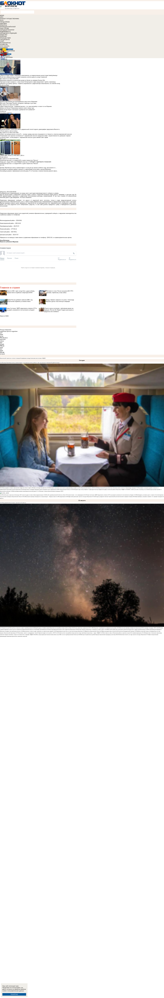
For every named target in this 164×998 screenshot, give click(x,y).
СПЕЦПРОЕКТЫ (5, 39)
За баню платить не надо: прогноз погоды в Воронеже (133, 634)
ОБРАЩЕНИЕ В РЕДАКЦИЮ (8, 33)
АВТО (1, 17)
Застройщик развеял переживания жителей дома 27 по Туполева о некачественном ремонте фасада (36, 491)
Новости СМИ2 (4, 316)
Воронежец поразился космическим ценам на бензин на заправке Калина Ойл (22, 80)
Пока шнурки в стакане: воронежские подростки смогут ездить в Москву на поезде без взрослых (25, 487)
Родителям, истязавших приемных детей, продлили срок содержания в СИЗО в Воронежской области (47, 489)
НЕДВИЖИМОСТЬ (5, 31)
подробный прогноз (5, 331)
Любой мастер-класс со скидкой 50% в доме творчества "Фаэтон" (19, 160)
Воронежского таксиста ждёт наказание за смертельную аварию (38, 631)
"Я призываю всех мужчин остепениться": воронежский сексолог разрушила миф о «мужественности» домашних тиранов (35, 135)
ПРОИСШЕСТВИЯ (5, 38)
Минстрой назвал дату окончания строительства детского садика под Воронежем (126, 629)
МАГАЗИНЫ (9, 57)
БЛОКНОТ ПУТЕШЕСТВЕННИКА (9, 18)
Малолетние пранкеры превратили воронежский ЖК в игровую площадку (136, 627)
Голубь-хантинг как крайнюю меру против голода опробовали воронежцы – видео (77, 632)
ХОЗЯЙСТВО (4, 44)
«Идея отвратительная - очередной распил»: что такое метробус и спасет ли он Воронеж (26, 106)
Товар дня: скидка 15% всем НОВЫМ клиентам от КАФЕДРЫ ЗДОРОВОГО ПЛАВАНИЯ (25, 162)
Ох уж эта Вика (4, 85)
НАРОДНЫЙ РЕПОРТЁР (7, 30)
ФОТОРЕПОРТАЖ (5, 43)
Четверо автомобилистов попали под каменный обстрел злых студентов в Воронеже (55, 629)
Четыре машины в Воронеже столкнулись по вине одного (91, 629)
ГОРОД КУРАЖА (5, 22)
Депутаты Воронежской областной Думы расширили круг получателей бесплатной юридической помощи (110, 631)
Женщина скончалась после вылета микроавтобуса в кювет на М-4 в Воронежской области (71, 487)
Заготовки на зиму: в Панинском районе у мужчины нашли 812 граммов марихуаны (122, 632)
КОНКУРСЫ (3, 25)
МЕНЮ (2, 15)
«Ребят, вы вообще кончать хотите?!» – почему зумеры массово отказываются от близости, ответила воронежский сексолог (36, 134)
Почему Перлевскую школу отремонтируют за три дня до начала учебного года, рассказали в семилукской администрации (31, 362)
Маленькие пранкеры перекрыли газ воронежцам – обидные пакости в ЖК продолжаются (45, 496)
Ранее (16, 258)
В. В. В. (2, 165)
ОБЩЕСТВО (3, 35)
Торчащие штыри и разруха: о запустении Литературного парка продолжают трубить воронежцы (28, 82)
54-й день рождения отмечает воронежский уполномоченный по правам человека (113, 496)
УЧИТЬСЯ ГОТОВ (10, 51)
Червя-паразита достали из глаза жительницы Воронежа (69, 631)
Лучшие (9, 258)
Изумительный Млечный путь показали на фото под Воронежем (17, 627)
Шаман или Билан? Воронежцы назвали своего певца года (17, 108)
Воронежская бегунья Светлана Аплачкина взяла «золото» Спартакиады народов (117, 487)
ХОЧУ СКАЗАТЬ (4, 46)
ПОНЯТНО (14, 994)
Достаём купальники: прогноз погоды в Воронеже (80, 496)
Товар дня (3, 139)
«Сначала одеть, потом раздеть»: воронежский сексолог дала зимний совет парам (24, 137)
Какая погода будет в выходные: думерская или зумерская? (17, 109)
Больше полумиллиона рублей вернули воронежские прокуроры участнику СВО (99, 634)
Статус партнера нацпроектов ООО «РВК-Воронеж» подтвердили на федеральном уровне (96, 627)
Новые (2, 258)
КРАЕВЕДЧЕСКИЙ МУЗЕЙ (7, 26)
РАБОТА (10, 49)
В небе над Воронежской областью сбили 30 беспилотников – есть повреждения (65, 494)
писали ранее (9, 194)
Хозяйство (3, 111)
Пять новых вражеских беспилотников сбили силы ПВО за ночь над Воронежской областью (57, 634)
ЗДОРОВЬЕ (3, 23)
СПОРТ (2, 41)
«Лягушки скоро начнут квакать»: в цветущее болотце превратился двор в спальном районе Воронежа (97, 489)
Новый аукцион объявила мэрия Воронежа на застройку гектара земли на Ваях (53, 627)
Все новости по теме (6, 78)
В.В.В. (2, 20)
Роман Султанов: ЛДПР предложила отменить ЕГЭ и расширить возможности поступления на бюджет (110, 494)
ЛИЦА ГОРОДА (4, 28)
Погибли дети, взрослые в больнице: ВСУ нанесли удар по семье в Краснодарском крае (23, 494)
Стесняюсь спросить (6, 113)
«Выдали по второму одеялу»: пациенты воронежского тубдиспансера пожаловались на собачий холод (30, 83)
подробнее (14, 331)
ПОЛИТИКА (3, 36)
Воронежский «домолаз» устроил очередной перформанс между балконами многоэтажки (21, 358)
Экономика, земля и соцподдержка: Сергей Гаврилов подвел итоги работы (35, 632)
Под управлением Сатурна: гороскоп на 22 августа (14, 502)
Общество (3, 191)
